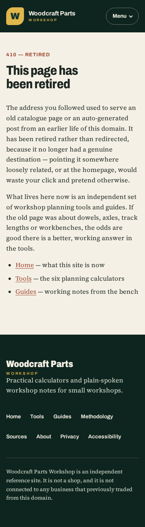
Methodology (97, 416)
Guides (25, 291)
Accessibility (104, 436)
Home (24, 265)
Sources (16, 436)
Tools (23, 278)
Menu (119, 16)
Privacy (69, 436)
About (43, 436)
